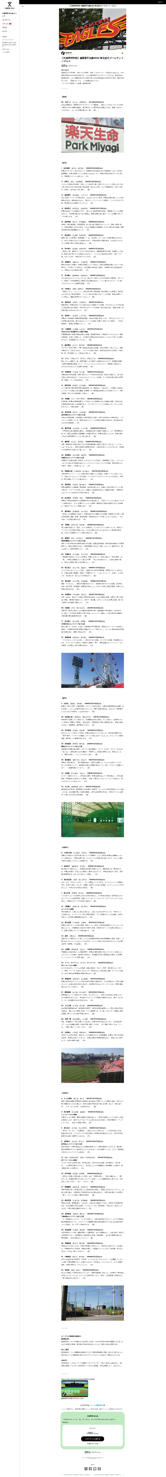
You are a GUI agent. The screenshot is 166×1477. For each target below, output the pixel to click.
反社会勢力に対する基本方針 (9, 45)
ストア (4, 31)
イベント (6, 24)
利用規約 (4, 36)
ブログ (4, 27)
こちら (93, 1458)
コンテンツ (6, 20)
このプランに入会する (92, 1439)
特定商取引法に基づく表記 (9, 42)
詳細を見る (65, 1422)
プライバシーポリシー (8, 39)
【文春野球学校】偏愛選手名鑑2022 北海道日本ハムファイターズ (78, 1474)
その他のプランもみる (92, 1443)
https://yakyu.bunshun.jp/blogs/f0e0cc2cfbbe (78, 1379)
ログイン (160, 2)
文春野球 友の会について (9, 14)
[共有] (122, 53)
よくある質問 (5, 52)
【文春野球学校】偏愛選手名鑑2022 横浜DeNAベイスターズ (109, 1474)
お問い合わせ (5, 49)
